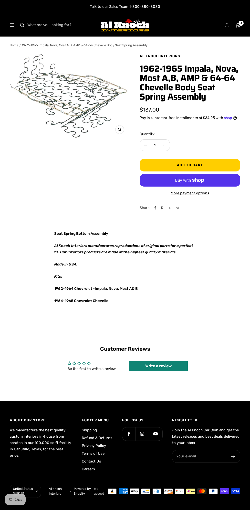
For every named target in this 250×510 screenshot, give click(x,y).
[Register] (233, 456)
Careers (88, 469)
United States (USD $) (23, 491)
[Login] (227, 25)
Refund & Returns (97, 438)
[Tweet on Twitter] (169, 208)
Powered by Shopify (82, 491)
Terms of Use (93, 453)
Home (14, 45)
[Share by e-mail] (177, 208)
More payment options (190, 193)
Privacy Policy (94, 446)
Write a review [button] (158, 366)
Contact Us (91, 461)
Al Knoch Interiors (160, 56)
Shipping (89, 430)
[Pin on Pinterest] (162, 208)
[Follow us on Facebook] (128, 434)
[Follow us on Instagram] (142, 434)
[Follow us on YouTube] (155, 434)
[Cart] (237, 25)
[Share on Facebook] (155, 208)
